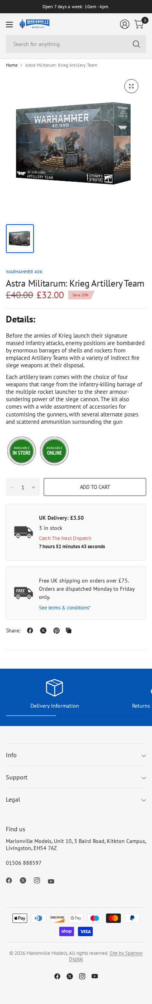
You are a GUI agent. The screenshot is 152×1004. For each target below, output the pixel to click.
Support (16, 777)
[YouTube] (54, 881)
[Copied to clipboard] (69, 630)
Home (12, 65)
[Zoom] (131, 86)
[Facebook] (12, 880)
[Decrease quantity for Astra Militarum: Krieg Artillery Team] (12, 487)
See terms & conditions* (65, 607)
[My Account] (125, 24)
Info (11, 755)
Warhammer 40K (24, 271)
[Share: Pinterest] (56, 630)
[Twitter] (26, 880)
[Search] (136, 44)
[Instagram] (40, 880)
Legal (13, 799)
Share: (13, 630)
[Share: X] (43, 630)
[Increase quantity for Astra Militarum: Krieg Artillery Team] (33, 487)
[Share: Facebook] (30, 630)
